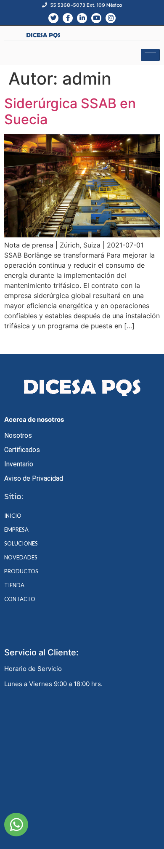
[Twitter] (53, 18)
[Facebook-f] (68, 18)
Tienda (14, 585)
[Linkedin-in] (82, 18)
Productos (21, 571)
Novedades (20, 557)
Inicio (12, 516)
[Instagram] (111, 18)
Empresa (16, 529)
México (114, 5)
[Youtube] (96, 18)
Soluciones (21, 543)
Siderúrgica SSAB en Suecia (70, 111)
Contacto (19, 599)
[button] (16, 824)
